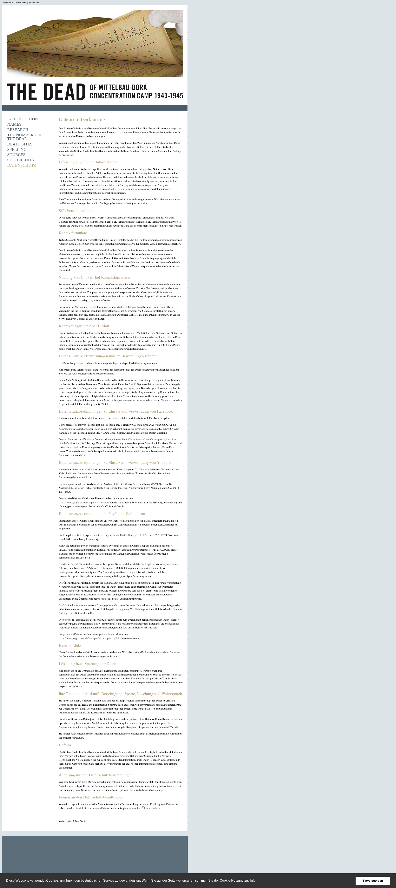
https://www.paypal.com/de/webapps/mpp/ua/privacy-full (89, 638)
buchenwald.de (152, 808)
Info (253, 880)
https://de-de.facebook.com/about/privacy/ (144, 439)
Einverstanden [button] (373, 880)
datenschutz (135, 808)
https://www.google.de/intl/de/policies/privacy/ (84, 502)
